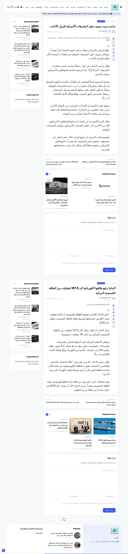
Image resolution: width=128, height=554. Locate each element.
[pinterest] (113, 45)
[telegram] (113, 49)
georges (113, 446)
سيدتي (108, 21)
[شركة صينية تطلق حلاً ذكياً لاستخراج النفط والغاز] (105, 426)
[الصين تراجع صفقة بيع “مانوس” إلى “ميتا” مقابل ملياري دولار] (105, 186)
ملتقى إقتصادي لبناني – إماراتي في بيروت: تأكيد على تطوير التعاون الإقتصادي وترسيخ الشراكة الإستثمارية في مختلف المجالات (76, 14)
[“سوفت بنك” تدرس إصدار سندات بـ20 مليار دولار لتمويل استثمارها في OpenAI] (35, 63)
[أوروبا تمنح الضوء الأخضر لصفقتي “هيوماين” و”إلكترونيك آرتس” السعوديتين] (57, 186)
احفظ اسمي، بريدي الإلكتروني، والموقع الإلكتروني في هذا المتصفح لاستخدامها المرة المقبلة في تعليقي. (87, 263)
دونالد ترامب (81, 50)
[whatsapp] (113, 55)
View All (14, 22)
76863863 (39, 533)
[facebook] (113, 38)
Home (114, 21)
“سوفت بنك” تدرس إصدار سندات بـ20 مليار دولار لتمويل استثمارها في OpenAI (22, 63)
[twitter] (113, 42)
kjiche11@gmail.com (105, 31)
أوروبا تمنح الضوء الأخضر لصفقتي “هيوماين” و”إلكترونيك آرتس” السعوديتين (57, 202)
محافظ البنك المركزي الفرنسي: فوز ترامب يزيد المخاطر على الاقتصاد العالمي (57, 425)
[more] (113, 59)
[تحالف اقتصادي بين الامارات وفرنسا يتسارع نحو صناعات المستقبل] (81, 426)
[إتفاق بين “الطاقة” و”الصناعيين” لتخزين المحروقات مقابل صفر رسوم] (77, 535)
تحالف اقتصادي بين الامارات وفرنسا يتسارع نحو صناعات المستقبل (82, 443)
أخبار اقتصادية (116, 13)
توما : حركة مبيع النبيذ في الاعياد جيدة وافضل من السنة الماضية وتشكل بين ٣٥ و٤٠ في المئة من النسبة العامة (60, 545)
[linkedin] (113, 52)
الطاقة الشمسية (74, 314)
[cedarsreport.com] (102, 530)
